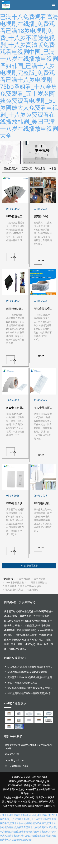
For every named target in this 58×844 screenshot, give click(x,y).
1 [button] (24, 162)
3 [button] (29, 162)
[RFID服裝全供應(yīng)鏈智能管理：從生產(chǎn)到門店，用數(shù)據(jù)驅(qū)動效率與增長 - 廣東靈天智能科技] (15, 477)
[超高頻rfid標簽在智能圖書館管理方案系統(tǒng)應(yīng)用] (15, 282)
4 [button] (32, 162)
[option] (29, 152)
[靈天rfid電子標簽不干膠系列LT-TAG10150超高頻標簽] (19, 719)
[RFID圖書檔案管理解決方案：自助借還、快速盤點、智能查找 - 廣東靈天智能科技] (43, 477)
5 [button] (34, 162)
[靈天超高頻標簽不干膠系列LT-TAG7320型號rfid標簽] (19, 713)
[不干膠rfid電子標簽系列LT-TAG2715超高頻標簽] (38, 719)
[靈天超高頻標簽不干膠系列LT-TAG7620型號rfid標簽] (9, 713)
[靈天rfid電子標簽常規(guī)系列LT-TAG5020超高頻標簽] (48, 713)
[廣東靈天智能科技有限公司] (6, 4)
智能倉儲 (40, 168)
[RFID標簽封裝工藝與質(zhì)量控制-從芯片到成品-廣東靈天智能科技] (15, 381)
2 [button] (27, 162)
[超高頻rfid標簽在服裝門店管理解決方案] (43, 190)
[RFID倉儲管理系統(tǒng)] (43, 282)
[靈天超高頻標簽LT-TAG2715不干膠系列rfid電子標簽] (9, 719)
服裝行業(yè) (11, 168)
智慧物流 (27, 168)
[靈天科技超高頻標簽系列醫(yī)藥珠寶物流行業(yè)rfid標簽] (28, 713)
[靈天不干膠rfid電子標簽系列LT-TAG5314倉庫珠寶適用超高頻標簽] (38, 713)
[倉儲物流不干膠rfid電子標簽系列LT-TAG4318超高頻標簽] (28, 719)
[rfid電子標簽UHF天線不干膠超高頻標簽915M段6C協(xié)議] (9, 726)
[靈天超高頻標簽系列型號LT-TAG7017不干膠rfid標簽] (48, 719)
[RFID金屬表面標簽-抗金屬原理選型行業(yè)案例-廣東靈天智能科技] (43, 381)
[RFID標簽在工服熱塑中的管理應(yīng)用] (15, 190)
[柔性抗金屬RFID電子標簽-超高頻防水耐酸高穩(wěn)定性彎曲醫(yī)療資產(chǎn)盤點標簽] (19, 726)
